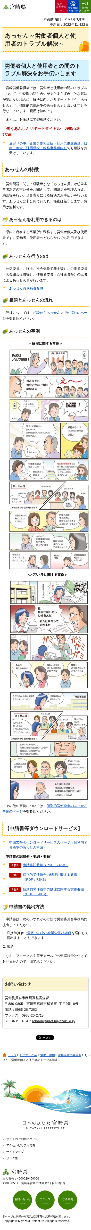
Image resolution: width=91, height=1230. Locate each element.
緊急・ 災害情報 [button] (61, 5)
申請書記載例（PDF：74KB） (45, 865)
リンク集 (12, 1158)
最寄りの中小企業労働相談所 (49, 933)
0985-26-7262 (26, 1009)
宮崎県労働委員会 (69, 1055)
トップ (12, 1055)
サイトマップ (15, 1152)
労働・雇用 (47, 1055)
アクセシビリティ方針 (20, 1145)
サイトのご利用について (22, 1139)
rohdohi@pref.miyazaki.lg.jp (53, 1021)
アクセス (45, 1199)
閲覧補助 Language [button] (73, 9)
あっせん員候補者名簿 (26, 288)
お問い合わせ (23, 1199)
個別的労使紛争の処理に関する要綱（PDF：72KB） (50, 877)
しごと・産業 (28, 1055)
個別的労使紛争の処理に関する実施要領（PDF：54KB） (53, 891)
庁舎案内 (67, 1199)
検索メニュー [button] (84, 9)
